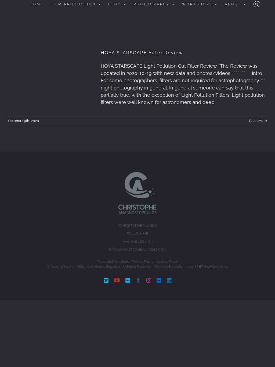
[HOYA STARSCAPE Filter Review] (51, 74)
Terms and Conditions (113, 262)
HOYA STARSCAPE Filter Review (142, 52)
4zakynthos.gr (184, 266)
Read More (258, 121)
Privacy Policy (142, 262)
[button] (257, 4)
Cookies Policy (167, 262)
